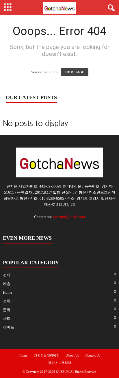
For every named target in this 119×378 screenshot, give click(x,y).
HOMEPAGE (74, 72)
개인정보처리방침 (47, 355)
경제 (6, 275)
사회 (6, 318)
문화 (6, 310)
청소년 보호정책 (59, 362)
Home (7, 292)
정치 (6, 301)
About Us (72, 355)
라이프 (8, 327)
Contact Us (92, 355)
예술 (6, 283)
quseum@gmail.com (69, 217)
